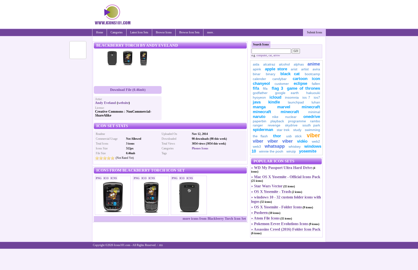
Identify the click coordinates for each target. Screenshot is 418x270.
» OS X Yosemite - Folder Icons (276, 207)
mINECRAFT (262, 111)
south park (311, 125)
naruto (259, 116)
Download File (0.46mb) (128, 90)
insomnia (292, 97)
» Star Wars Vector (267, 186)
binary (270, 74)
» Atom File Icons (265, 218)
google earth (287, 93)
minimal (314, 112)
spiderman (263, 129)
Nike (275, 117)
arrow (276, 55)
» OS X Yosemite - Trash (271, 192)
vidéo (302, 141)
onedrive (311, 116)
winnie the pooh (271, 151)
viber (313, 135)
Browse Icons (164, 32)
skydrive (291, 125)
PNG (99, 178)
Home (99, 32)
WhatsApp (275, 146)
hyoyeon (259, 97)
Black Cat (290, 74)
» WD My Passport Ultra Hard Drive (281, 168)
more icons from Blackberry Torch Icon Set (214, 218)
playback (277, 121)
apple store (276, 69)
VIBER (258, 141)
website (123, 103)
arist (294, 69)
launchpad (296, 102)
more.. (210, 32)
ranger (258, 125)
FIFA (256, 88)
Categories (117, 32)
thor (277, 136)
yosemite (307, 151)
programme (297, 121)
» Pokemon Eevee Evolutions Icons (279, 224)
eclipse (300, 83)
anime (313, 64)
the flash (260, 136)
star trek (283, 130)
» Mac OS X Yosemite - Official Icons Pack (285, 177)
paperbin (259, 121)
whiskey (295, 146)
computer (261, 55)
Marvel (283, 107)
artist (305, 69)
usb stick (293, 136)
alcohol (284, 64)
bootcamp (312, 74)
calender (259, 79)
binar (257, 74)
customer (282, 84)
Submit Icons (314, 32)
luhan (316, 102)
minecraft (311, 107)
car (270, 55)
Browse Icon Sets (189, 32)
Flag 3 (277, 88)
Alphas (299, 64)
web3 (257, 146)
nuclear (291, 117)
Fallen (316, 84)
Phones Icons (200, 148)
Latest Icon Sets (139, 32)
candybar (279, 79)
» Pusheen (259, 213)
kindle (274, 102)
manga (259, 107)
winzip (291, 151)
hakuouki (313, 93)
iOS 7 (306, 97)
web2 (316, 141)
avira (316, 69)
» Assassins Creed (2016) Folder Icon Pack (286, 229)
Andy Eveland (105, 103)
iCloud (275, 97)
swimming (312, 130)
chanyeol (261, 83)
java (257, 102)
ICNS (114, 178)
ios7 (317, 97)
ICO (106, 178)
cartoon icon (306, 78)
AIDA (256, 64)
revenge (274, 125)
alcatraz (269, 64)
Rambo (315, 121)
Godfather (260, 93)
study (297, 130)
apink (257, 69)
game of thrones (303, 88)
